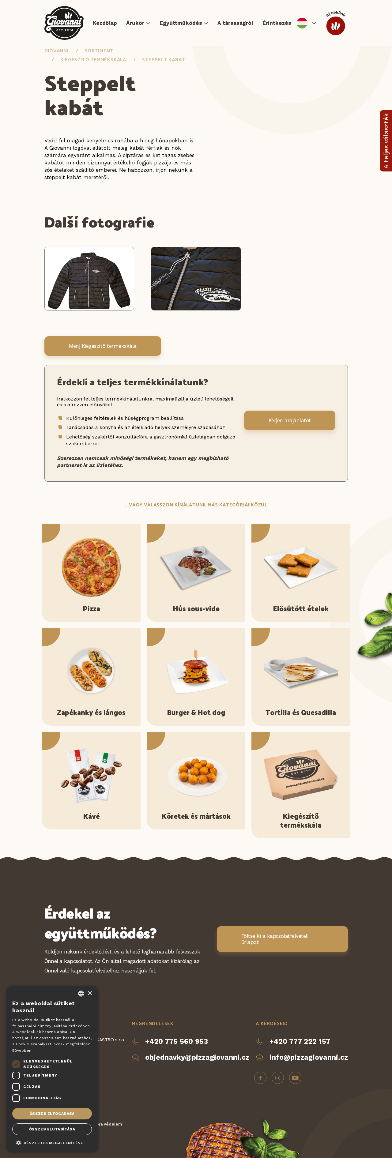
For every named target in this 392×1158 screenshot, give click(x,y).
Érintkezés (276, 23)
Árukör (135, 23)
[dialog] (52, 1069)
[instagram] (278, 1078)
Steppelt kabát (163, 59)
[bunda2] (196, 309)
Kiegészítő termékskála (93, 59)
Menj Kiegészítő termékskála (103, 346)
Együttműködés (181, 23)
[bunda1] (89, 309)
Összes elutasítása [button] (52, 1129)
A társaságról (235, 23)
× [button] (89, 993)
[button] (52, 1142)
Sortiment (99, 50)
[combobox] (81, 994)
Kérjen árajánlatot (290, 420)
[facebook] (260, 1078)
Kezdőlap (105, 23)
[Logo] (64, 23)
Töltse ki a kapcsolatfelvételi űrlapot (274, 939)
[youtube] (295, 1078)
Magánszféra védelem (99, 1124)
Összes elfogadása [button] (52, 1113)
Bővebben (21, 1050)
